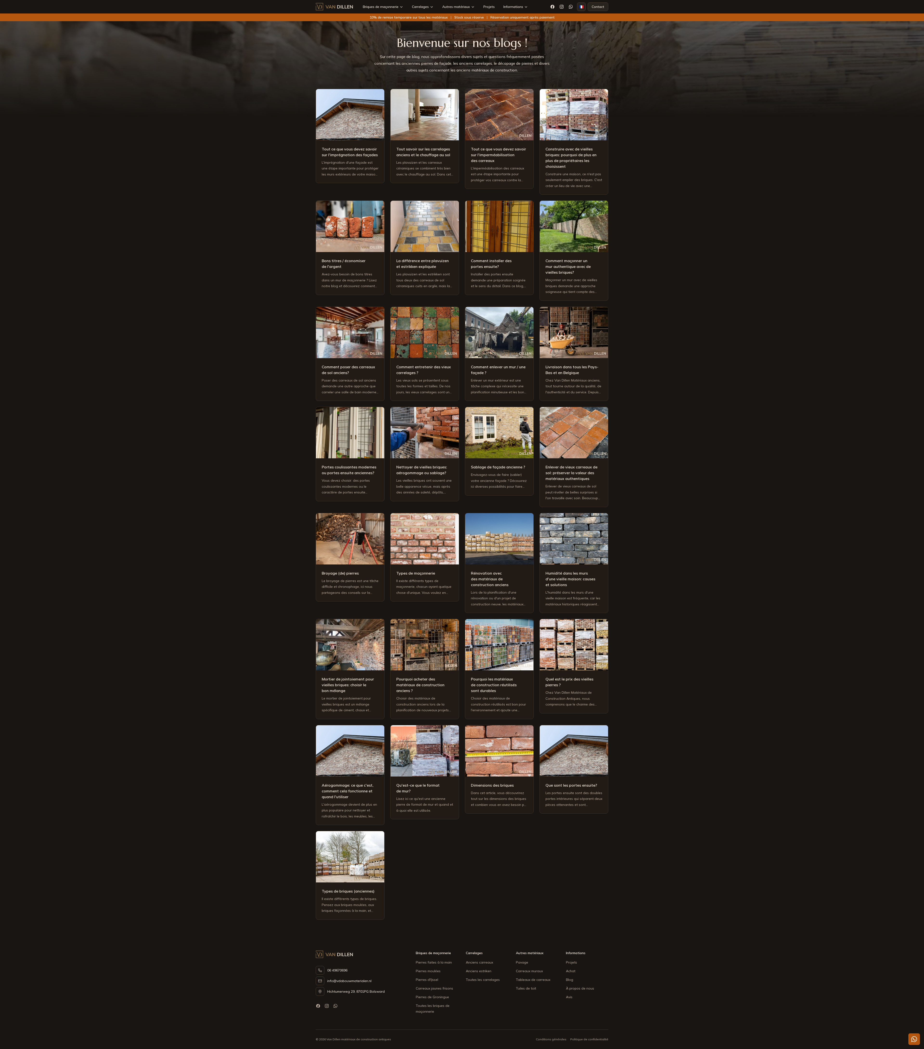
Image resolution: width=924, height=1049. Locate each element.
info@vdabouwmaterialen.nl (349, 981)
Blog (569, 980)
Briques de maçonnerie (380, 7)
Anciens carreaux (479, 962)
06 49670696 (337, 970)
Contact (598, 7)
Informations (513, 7)
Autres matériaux (456, 7)
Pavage (522, 962)
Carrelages (420, 7)
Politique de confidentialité (589, 1039)
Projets (489, 7)
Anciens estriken (478, 971)
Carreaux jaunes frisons (434, 988)
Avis (569, 997)
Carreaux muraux (529, 971)
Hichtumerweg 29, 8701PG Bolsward (356, 991)
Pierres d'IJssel (427, 980)
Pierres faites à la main (434, 962)
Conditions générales (551, 1039)
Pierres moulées (428, 971)
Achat (570, 971)
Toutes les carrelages (483, 980)
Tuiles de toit (526, 988)
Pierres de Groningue (432, 997)
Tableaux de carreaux (533, 980)
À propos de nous (580, 988)
